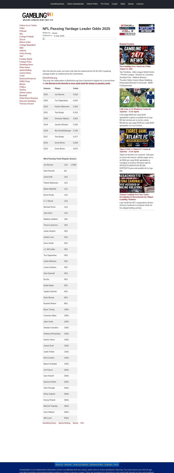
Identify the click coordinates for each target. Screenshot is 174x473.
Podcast (23, 31)
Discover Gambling (28, 101)
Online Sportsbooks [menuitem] (75, 4)
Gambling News (26, 65)
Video (22, 28)
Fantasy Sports (26, 59)
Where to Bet (25, 42)
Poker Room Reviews (29, 98)
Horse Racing (25, 53)
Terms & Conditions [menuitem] (80, 464)
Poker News (25, 67)
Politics (23, 87)
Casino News (25, 73)
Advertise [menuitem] (68, 464)
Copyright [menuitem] (108, 464)
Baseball (23, 95)
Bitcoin (22, 84)
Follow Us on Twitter (28, 25)
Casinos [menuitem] (139, 4)
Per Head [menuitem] (105, 4)
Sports (75, 423)
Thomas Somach (27, 104)
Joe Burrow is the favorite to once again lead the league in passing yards (77, 83)
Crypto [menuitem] (114, 4)
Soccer (22, 39)
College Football (26, 37)
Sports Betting (25, 70)
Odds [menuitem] (122, 4)
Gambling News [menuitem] (57, 4)
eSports (23, 51)
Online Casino (26, 93)
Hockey (23, 90)
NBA (22, 48)
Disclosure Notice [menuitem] (96, 464)
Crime (22, 76)
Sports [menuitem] (131, 4)
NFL (21, 34)
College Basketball (28, 45)
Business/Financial (28, 79)
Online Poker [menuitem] (92, 4)
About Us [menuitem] (59, 464)
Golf (21, 56)
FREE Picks (25, 81)
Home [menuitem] (116, 464)
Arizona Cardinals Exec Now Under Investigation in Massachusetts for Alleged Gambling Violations (136, 197)
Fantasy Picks (25, 62)
